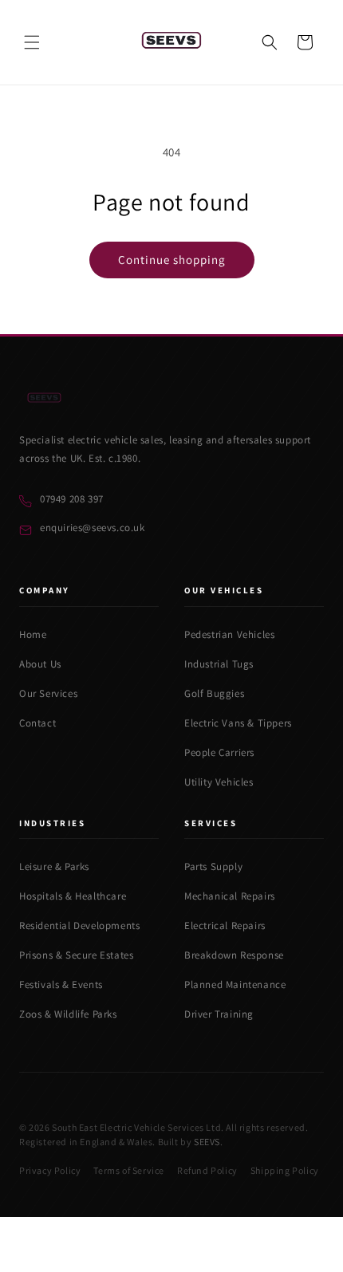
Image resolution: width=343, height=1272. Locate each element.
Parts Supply (213, 866)
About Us (40, 664)
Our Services (48, 693)
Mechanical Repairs (229, 896)
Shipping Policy (284, 1170)
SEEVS (207, 1142)
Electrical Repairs (225, 925)
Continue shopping (172, 259)
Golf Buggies (214, 693)
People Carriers (219, 752)
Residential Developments (79, 925)
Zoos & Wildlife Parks (68, 1014)
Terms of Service (128, 1170)
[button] (31, 42)
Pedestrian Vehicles (229, 634)
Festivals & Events (61, 984)
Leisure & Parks (54, 866)
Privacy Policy (50, 1170)
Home (32, 634)
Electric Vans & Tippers (238, 723)
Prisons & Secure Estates (76, 955)
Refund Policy (207, 1170)
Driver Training (219, 1014)
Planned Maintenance (235, 984)
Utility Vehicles (219, 782)
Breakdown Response (234, 955)
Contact (37, 723)
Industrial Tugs (219, 664)
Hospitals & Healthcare (72, 896)
